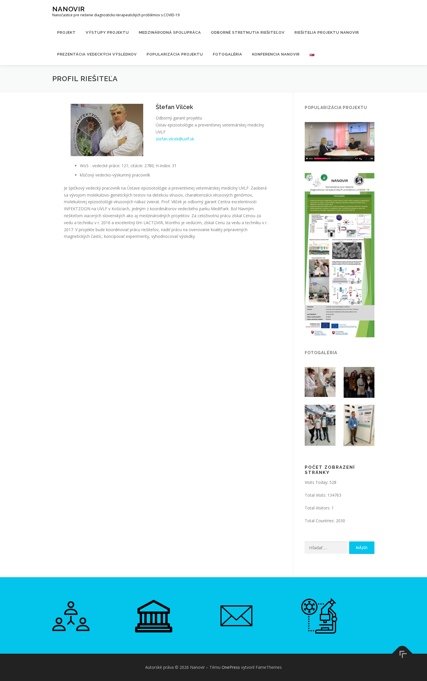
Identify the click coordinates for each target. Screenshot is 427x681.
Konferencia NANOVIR (276, 54)
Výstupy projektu (107, 32)
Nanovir (68, 9)
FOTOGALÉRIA (227, 54)
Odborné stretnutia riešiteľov (248, 32)
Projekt (66, 32)
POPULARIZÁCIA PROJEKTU (336, 107)
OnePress (231, 667)
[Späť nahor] (402, 653)
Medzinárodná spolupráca (170, 32)
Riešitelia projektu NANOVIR (327, 32)
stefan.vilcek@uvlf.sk (175, 139)
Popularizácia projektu (175, 54)
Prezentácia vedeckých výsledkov (97, 54)
